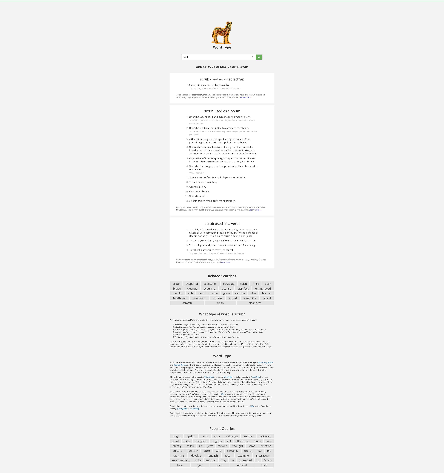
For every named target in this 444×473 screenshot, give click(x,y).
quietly (177, 446)
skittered (265, 436)
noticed (242, 465)
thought (237, 446)
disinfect (243, 288)
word (175, 441)
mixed (233, 298)
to (257, 460)
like (259, 451)
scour (176, 284)
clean (220, 303)
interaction (263, 455)
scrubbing (250, 298)
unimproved (263, 288)
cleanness (255, 303)
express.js (195, 408)
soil (229, 441)
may (223, 460)
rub (190, 293)
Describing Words (266, 362)
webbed (249, 436)
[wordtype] (222, 32)
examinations (181, 460)
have (180, 465)
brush (177, 288)
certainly (232, 451)
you (200, 465)
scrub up (228, 284)
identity (193, 451)
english (213, 455)
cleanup (192, 288)
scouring (209, 288)
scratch (187, 303)
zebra (205, 436)
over (269, 441)
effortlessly (243, 441)
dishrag (217, 298)
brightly (217, 441)
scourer (213, 293)
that (264, 465)
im (200, 446)
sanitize (240, 293)
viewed (222, 446)
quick (257, 441)
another (211, 460)
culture (177, 451)
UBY (222, 394)
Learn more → (245, 97)
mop (201, 293)
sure (218, 451)
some (251, 446)
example (243, 455)
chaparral (192, 284)
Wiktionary (209, 377)
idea (228, 455)
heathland (179, 298)
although (232, 436)
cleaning (178, 293)
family (268, 460)
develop (196, 455)
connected (245, 460)
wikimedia (228, 377)
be (232, 460)
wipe (253, 293)
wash (243, 284)
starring (179, 455)
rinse (256, 284)
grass (226, 293)
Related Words (180, 365)
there (247, 451)
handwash (199, 298)
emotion (266, 446)
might (177, 436)
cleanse (226, 288)
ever (220, 465)
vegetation (210, 284)
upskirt (191, 436)
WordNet (255, 377)
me (269, 451)
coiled (190, 446)
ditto (207, 451)
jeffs (210, 446)
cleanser (266, 293)
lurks (187, 441)
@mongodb (182, 408)
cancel (267, 298)
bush (268, 284)
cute (217, 436)
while (197, 460)
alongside (201, 441)
